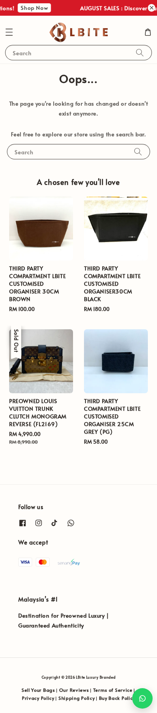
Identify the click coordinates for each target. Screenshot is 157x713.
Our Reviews (74, 690)
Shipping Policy (76, 698)
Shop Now (32, 7)
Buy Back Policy (117, 698)
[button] (9, 32)
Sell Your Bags (38, 690)
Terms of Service (113, 690)
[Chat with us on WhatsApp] (142, 698)
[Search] (140, 52)
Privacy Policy (38, 698)
